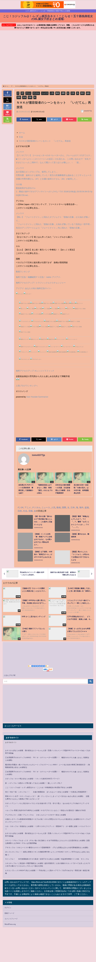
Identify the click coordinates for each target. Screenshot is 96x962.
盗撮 (88, 93)
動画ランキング (23, 272)
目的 (18, 97)
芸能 (29, 97)
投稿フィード (9, 913)
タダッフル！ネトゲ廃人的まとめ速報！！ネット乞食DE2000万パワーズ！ (32, 778)
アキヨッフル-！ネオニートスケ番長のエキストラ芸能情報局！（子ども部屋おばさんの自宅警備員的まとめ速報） (47, 847)
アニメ (28, 93)
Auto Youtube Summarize (37, 397)
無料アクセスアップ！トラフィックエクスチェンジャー (41, 283)
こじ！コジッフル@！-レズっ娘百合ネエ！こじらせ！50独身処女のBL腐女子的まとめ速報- (38, 787)
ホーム (22, 133)
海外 (82, 93)
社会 (24, 97)
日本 (72, 93)
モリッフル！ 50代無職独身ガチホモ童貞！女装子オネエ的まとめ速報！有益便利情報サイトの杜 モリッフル (47, 859)
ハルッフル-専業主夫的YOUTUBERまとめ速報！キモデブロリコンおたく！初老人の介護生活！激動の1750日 (45, 810)
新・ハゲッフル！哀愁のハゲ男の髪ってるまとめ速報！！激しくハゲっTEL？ (33, 783)
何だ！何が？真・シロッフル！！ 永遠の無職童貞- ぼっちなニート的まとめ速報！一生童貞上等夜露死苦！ (46, 792)
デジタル (36, 93)
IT (18, 93)
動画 (57, 93)
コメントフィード (11, 919)
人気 (52, 93)
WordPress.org (10, 924)
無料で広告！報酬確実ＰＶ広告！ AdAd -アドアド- (38, 277)
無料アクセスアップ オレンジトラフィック (35, 371)
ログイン (8, 907)
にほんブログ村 (9, 675)
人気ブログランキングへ (27, 386)
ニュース (45, 93)
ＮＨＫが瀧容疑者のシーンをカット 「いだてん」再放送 (45, 141)
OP (22, 93)
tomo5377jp (88, 111)
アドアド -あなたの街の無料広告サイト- (34, 288)
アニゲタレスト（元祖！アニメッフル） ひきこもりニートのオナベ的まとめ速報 (35, 815)
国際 (63, 93)
